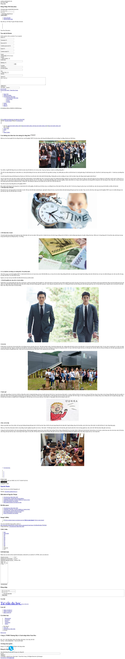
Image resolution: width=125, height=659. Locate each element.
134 (4, 545)
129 (4, 538)
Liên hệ (5, 104)
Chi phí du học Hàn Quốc (12, 98)
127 (4, 536)
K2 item (8, 101)
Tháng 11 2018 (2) (7, 611)
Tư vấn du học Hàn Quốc (9, 96)
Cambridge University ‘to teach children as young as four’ (16, 499)
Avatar (2, 54)
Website (2, 73)
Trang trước (6, 533)
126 (4, 534)
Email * (16, 558)
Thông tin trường (7, 95)
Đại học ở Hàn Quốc (25, 604)
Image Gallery (6, 132)
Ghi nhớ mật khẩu (7, 593)
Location (3, 65)
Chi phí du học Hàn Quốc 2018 (10, 497)
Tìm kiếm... (3, 87)
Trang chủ (5, 627)
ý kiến (6, 128)
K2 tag (7, 100)
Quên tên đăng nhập (8, 19)
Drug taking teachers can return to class (12, 502)
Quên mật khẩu (6, 17)
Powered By (7, 657)
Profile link (3, 59)
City (2, 71)
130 (4, 540)
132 (4, 542)
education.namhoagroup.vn (11, 491)
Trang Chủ (5, 94)
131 (4, 541)
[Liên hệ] (10, 649)
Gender (2, 57)
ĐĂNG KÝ (3, 86)
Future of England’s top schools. (10, 501)
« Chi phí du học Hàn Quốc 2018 (16, 526)
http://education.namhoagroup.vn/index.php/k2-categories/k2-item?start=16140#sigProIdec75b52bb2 (24, 525)
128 (4, 537)
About (3, 76)
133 (4, 544)
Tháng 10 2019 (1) (7, 610)
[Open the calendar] (15, 64)
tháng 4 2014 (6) (7, 612)
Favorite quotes (4, 68)
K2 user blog (9, 99)
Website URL (17, 560)
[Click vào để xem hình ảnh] (13, 119)
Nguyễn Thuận (8, 120)
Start (4, 532)
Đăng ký (5, 105)
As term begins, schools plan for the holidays (13, 498)
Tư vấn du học (19, 120)
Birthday (3, 62)
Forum (5, 103)
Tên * (15, 557)
